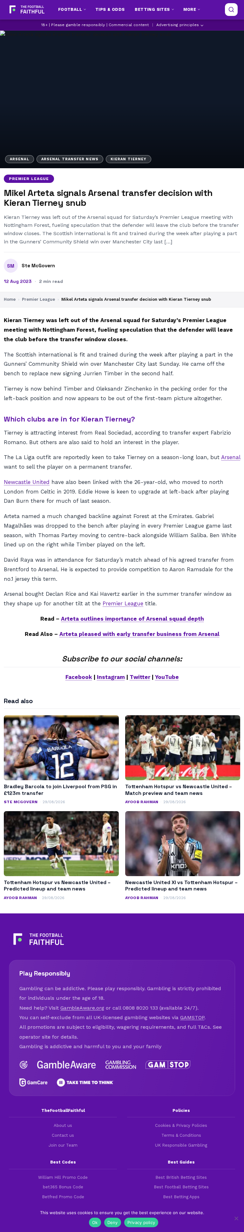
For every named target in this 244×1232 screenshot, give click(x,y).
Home (10, 299)
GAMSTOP (192, 1017)
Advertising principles (177, 25)
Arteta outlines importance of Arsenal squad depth (132, 619)
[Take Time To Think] (85, 1082)
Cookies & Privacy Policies (181, 1125)
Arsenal (230, 457)
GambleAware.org (82, 1008)
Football (70, 9)
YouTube (167, 677)
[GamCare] (33, 1082)
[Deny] (236, 1218)
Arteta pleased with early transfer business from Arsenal (139, 634)
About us (63, 1125)
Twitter (140, 677)
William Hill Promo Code (63, 1177)
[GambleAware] (66, 1065)
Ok (95, 1222)
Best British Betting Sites (181, 1177)
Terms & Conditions (181, 1135)
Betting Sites (152, 9)
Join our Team (63, 1145)
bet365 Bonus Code (63, 1187)
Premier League (29, 179)
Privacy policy (141, 1222)
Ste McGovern (38, 266)
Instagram (111, 677)
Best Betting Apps (181, 1196)
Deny (112, 1222)
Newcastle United (27, 482)
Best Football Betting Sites (181, 1187)
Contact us (63, 1135)
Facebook (78, 677)
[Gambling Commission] (120, 1065)
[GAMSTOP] (168, 1065)
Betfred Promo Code (63, 1196)
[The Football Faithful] (26, 9)
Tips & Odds (110, 9)
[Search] (231, 9)
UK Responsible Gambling (181, 1145)
